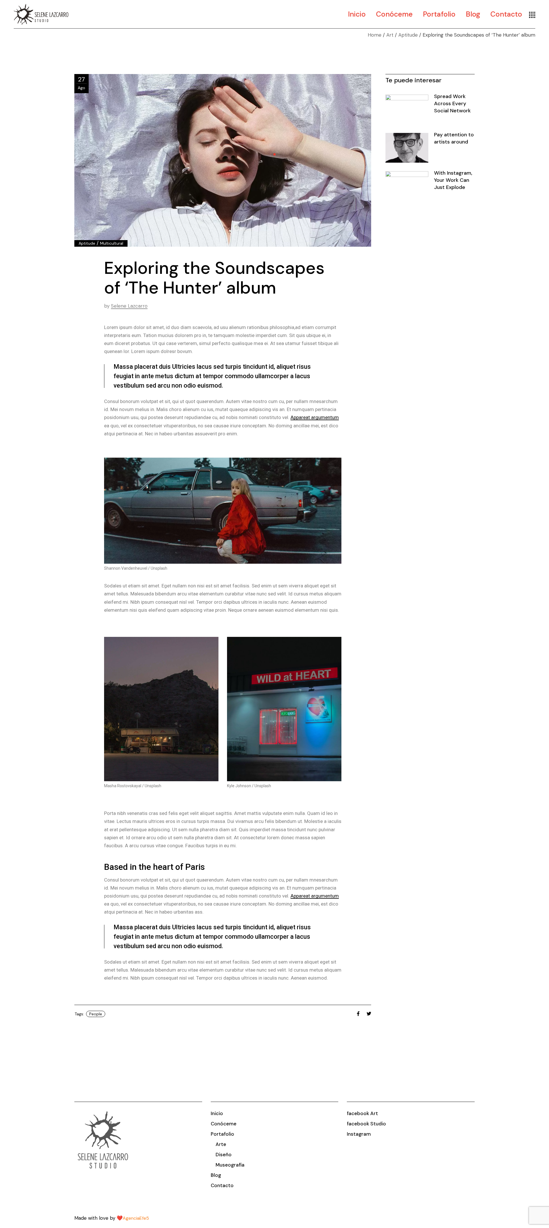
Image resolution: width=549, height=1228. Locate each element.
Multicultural (111, 243)
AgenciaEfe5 (136, 1218)
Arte (221, 1144)
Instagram (359, 1134)
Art (389, 35)
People (95, 1013)
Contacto (222, 1185)
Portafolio (222, 1134)
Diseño (224, 1154)
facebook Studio (366, 1124)
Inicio (217, 1113)
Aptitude (408, 35)
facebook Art (362, 1113)
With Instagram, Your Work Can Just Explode (453, 180)
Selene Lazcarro (129, 306)
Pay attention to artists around (454, 138)
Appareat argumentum (315, 417)
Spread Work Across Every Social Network (452, 103)
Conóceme (223, 1124)
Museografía (230, 1165)
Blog (216, 1175)
